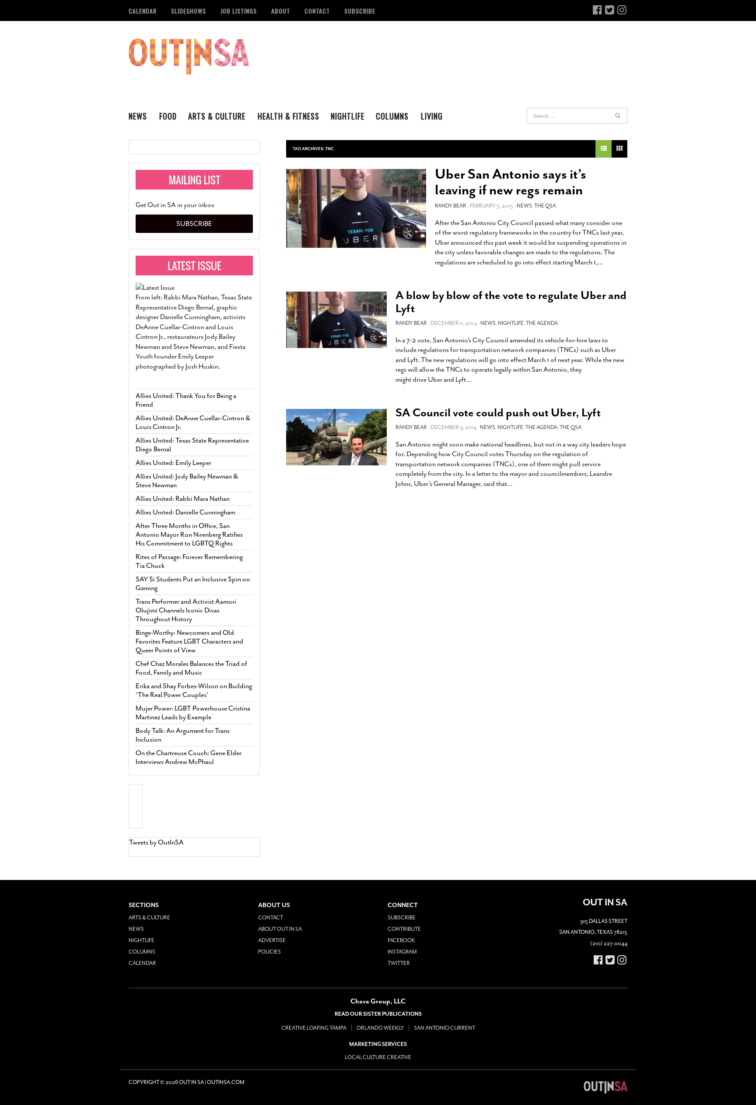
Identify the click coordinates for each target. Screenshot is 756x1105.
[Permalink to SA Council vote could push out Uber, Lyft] (336, 437)
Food (168, 116)
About (280, 10)
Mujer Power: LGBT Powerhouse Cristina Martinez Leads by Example (193, 712)
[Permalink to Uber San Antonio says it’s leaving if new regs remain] (356, 208)
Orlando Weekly (380, 1027)
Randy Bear (450, 205)
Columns (392, 116)
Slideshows (188, 10)
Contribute (404, 929)
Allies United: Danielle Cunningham (185, 512)
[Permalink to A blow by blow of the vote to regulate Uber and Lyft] (336, 320)
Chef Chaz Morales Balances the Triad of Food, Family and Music (191, 668)
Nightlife (347, 116)
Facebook (401, 940)
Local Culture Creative (378, 1057)
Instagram (402, 951)
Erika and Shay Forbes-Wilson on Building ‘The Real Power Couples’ (194, 690)
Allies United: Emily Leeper (173, 462)
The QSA (545, 205)
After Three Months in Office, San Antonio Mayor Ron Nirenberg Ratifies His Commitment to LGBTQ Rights (189, 534)
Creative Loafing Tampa (313, 1027)
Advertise (272, 940)
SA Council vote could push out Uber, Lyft (498, 412)
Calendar (143, 10)
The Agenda (542, 323)
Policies (269, 951)
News (138, 116)
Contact (317, 10)
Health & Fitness (288, 116)
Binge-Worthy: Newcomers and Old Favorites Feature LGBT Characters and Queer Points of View (189, 641)
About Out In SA (280, 929)
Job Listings (238, 10)
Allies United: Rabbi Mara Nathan (183, 498)
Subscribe (359, 10)
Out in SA (189, 56)
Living (432, 116)
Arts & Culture (216, 116)
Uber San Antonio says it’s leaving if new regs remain (510, 182)
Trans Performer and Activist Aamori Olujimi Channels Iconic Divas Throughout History (186, 610)
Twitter (399, 963)
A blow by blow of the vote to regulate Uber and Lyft (511, 302)
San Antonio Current (444, 1027)
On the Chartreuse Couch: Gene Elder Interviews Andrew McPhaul (189, 757)
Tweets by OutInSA (156, 842)
